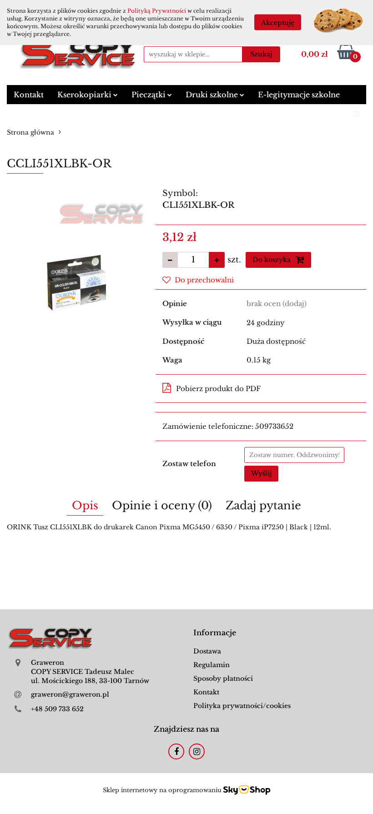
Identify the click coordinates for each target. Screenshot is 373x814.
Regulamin (211, 665)
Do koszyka (272, 260)
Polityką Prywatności (156, 10)
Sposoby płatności (223, 678)
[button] (214, 633)
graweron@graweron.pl (70, 694)
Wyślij (261, 473)
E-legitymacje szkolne (299, 94)
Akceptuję (277, 23)
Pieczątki (149, 94)
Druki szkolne (213, 94)
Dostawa (207, 651)
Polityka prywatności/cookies (242, 706)
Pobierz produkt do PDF (218, 388)
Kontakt (29, 94)
